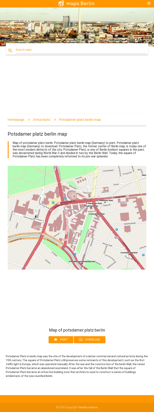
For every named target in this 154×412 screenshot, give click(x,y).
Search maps (24, 49)
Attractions (42, 120)
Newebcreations (88, 407)
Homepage (16, 120)
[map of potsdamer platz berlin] (77, 268)
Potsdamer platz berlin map (80, 120)
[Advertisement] (77, 87)
